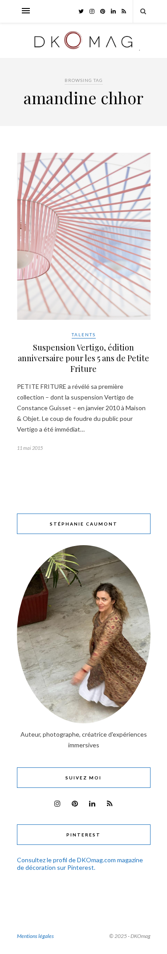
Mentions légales (35, 936)
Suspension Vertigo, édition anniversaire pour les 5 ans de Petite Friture (83, 358)
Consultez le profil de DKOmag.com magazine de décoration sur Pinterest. (80, 863)
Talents (84, 334)
